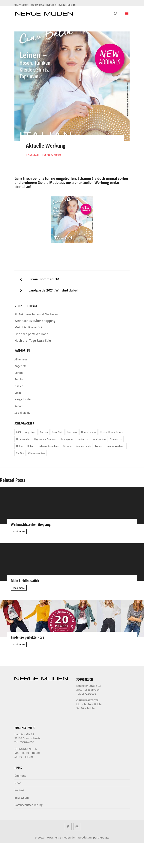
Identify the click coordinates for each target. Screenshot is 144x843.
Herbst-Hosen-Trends (111, 432)
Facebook (72, 432)
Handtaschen (88, 432)
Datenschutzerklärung (28, 805)
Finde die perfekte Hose (31, 334)
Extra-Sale (57, 432)
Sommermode (83, 446)
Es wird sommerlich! (43, 279)
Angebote (20, 366)
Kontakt (19, 790)
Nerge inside (22, 399)
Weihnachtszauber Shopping (34, 321)
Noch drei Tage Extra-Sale (32, 341)
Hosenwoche (23, 439)
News (17, 783)
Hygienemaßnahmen (45, 439)
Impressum (21, 797)
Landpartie (82, 439)
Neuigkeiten (99, 439)
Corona (18, 372)
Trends (98, 446)
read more (19, 531)
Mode (57, 154)
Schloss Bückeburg (49, 446)
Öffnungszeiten (36, 452)
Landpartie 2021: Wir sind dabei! (53, 290)
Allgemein (20, 359)
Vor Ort (20, 452)
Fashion (47, 154)
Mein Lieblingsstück (28, 327)
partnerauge (101, 837)
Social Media (22, 412)
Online (19, 446)
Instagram (67, 439)
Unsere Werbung (115, 446)
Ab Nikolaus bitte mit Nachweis (36, 314)
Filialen (18, 386)
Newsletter (116, 439)
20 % (18, 432)
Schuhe (67, 446)
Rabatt (18, 406)
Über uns (20, 775)
